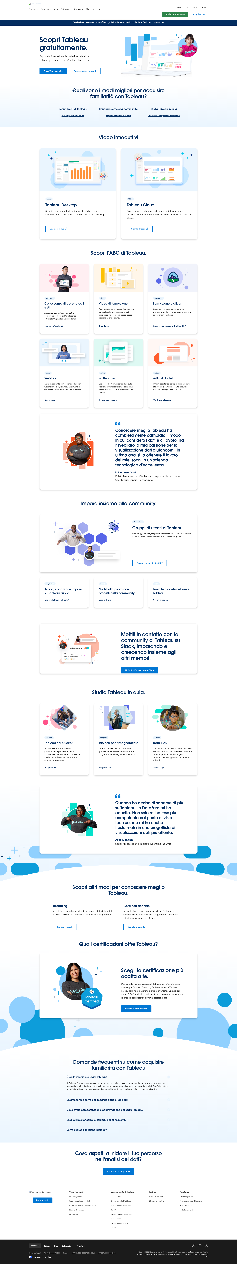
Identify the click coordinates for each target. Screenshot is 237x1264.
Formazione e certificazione (191, 1201)
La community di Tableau (122, 1192)
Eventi (113, 1228)
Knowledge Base (186, 1196)
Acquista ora (199, 14)
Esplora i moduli (65, 927)
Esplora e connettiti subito (118, 115)
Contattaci (178, 7)
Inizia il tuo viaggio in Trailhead (168, 326)
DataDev (114, 1210)
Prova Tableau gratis (53, 71)
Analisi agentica (75, 1196)
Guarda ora (159, 22)
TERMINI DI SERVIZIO (52, 1253)
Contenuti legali (34, 1253)
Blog (56, 1246)
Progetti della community (121, 1214)
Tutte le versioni (186, 1210)
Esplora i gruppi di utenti (148, 563)
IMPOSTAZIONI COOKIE (107, 1253)
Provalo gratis (42, 1200)
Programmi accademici (120, 1223)
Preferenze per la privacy (42, 1257)
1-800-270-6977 (192, 7)
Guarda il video (57, 229)
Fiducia (47, 1246)
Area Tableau (116, 1219)
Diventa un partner (157, 1201)
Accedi (204, 7)
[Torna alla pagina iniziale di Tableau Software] (39, 3)
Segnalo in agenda (136, 927)
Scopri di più (105, 600)
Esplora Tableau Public (55, 600)
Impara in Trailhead (54, 326)
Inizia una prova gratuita (118, 1171)
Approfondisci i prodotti (85, 71)
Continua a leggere (108, 400)
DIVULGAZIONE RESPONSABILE (83, 1253)
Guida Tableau (186, 1205)
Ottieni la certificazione (136, 1008)
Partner (152, 1192)
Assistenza (184, 1192)
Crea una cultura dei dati (79, 1201)
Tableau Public (117, 1196)
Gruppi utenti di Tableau (121, 1201)
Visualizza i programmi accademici (164, 115)
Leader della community (121, 1205)
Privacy (65, 1253)
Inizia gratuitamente (175, 14)
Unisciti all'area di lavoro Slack (139, 670)
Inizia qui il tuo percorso (73, 115)
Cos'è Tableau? (76, 1192)
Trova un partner (156, 1196)
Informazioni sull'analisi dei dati (82, 1205)
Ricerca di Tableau (76, 1210)
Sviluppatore (67, 1246)
